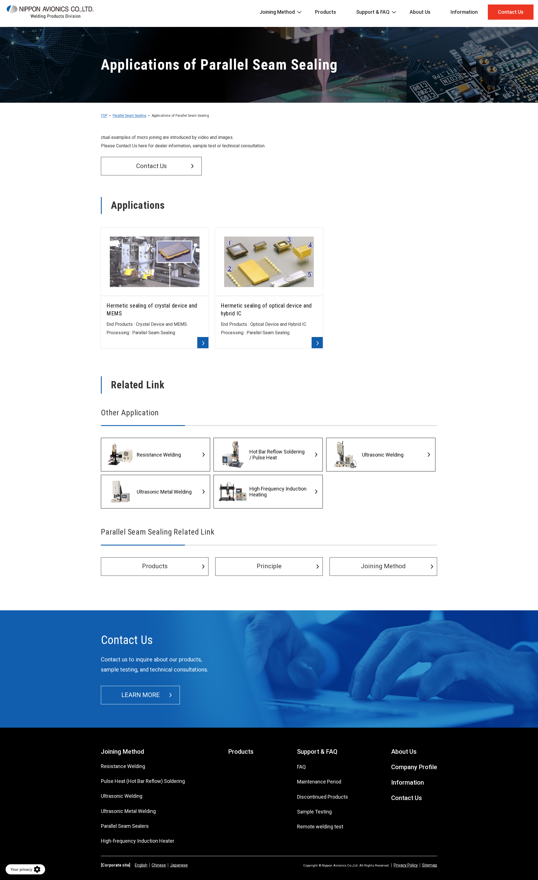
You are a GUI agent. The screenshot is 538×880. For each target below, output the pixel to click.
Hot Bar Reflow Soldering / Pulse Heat (277, 455)
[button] (151, 166)
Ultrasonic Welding (383, 455)
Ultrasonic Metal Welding (164, 492)
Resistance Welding (159, 455)
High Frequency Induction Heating (278, 492)
